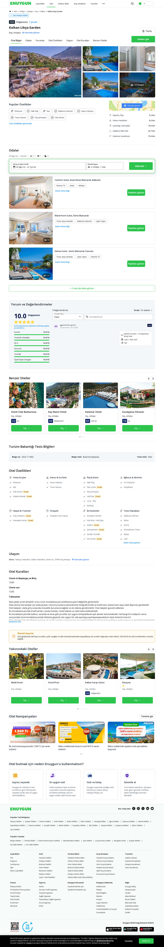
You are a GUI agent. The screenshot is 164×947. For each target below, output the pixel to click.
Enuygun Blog (130, 886)
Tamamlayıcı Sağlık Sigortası (50, 899)
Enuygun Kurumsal (76, 882)
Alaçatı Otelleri (106, 825)
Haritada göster (133, 105)
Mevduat (13, 906)
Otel (41, 854)
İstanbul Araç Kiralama (105, 858)
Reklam (99, 896)
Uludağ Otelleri (100, 821)
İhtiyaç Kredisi (15, 886)
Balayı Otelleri (15, 840)
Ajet (11, 867)
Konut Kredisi (15, 893)
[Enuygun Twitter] (143, 809)
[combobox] (50, 167)
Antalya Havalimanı (132, 864)
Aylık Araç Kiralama (103, 871)
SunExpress (15, 864)
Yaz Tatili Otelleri (32, 844)
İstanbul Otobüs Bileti (76, 858)
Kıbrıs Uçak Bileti (16, 871)
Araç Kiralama (102, 854)
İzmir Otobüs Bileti (75, 864)
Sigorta (42, 882)
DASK (41, 906)
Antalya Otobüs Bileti (76, 874)
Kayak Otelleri (134, 840)
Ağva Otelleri (114, 821)
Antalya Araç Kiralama (104, 867)
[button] (82, 71)
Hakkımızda (100, 886)
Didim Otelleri (72, 821)
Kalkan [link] (42, 11)
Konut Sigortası (45, 903)
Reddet (29, 943)
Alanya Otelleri (16, 821)
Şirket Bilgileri (101, 893)
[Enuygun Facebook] (133, 809)
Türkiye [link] (22, 11)
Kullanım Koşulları (132, 909)
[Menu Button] (103, 3)
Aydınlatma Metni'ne (105, 941)
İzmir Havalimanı (131, 867)
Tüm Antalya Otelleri (20, 15)
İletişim (99, 889)
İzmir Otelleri (44, 867)
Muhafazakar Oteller (71, 840)
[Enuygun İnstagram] (138, 809)
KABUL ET (146, 941)
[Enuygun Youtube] (152, 809)
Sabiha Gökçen (131, 858)
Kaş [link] (36, 11)
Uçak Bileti (14, 854)
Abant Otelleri (143, 821)
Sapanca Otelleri (122, 825)
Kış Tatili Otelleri (16, 844)
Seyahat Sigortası (46, 893)
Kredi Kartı (14, 903)
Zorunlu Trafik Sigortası (48, 889)
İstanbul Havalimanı (133, 861)
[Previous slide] (13, 192)
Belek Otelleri (64, 825)
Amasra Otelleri (35, 825)
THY (11, 858)
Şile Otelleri (93, 825)
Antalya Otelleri (45, 861)
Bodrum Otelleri (45, 864)
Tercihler (129, 941)
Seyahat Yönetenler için (77, 889)
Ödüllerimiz (100, 906)
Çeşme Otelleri (30, 821)
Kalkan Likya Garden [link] (55, 11)
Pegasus (13, 861)
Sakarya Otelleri (128, 821)
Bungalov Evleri (120, 840)
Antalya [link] (30, 11)
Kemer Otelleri (45, 821)
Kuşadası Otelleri (79, 825)
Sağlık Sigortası (45, 896)
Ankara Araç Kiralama (104, 861)
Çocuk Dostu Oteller (103, 840)
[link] (10, 11)
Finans (13, 882)
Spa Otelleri (87, 840)
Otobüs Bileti (73, 854)
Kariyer (99, 899)
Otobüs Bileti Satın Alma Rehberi (80, 877)
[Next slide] (48, 192)
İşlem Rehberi (130, 896)
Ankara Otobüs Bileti (76, 861)
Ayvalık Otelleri (49, 825)
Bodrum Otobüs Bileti (76, 867)
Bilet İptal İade (130, 903)
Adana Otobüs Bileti (75, 871)
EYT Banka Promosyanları (20, 889)
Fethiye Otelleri (45, 874)
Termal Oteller (29, 840)
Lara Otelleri (15, 829)
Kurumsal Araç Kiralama (105, 874)
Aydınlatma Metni (132, 906)
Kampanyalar (130, 889)
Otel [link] (15, 11)
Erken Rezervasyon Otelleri (49, 840)
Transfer (129, 854)
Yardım (127, 893)
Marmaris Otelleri (45, 871)
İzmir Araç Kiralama (103, 864)
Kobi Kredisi (14, 899)
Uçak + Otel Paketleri (47, 877)
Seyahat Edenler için (76, 886)
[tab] (16, 40)
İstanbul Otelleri (45, 858)
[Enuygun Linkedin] (147, 809)
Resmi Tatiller (130, 899)
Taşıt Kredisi (15, 896)
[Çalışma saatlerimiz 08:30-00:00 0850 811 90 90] (132, 2)
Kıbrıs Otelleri (86, 821)
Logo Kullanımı (101, 903)
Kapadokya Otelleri (17, 825)
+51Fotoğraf (139, 85)
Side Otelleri (59, 821)
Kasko (41, 886)
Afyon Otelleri (137, 825)
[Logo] (20, 3)
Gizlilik (127, 912)
